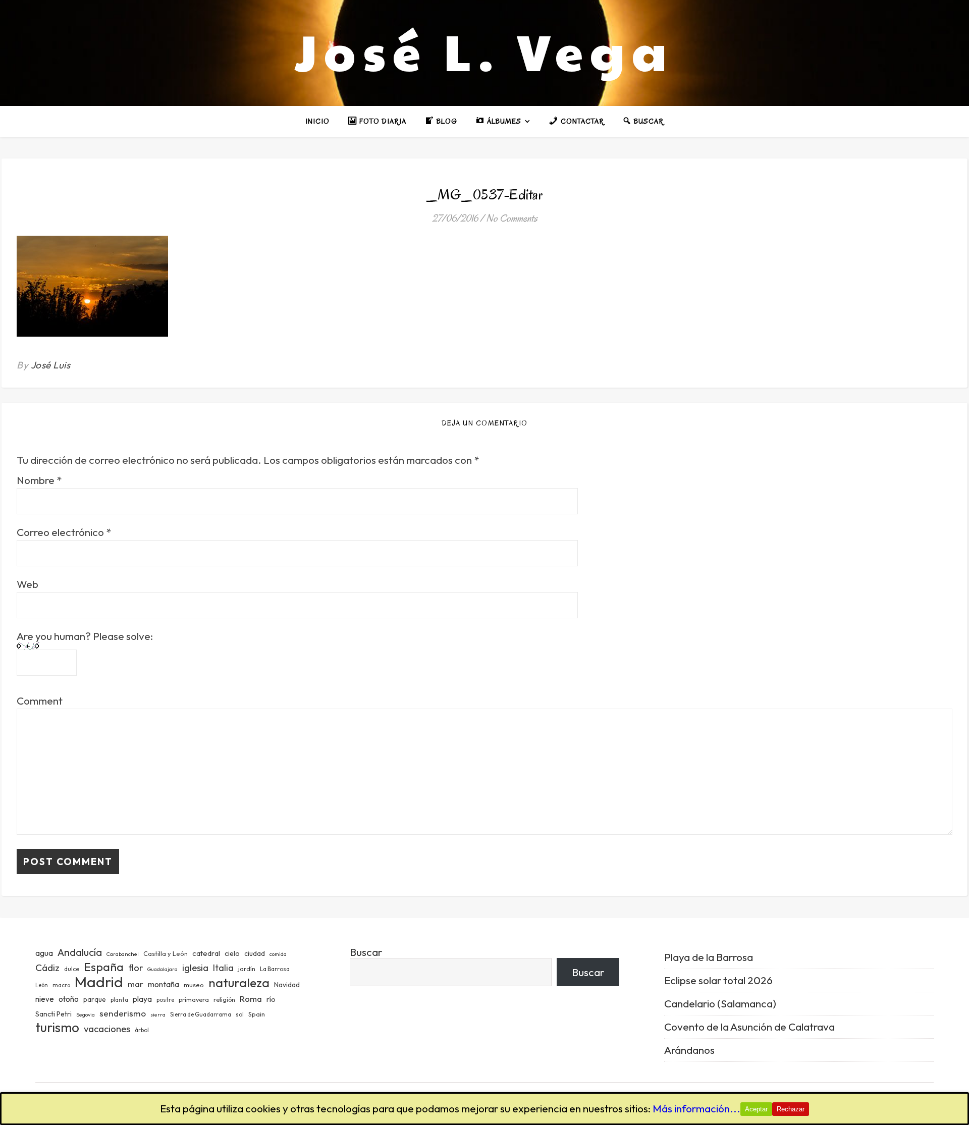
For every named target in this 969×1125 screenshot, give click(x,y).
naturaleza (239, 982)
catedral (206, 953)
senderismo (122, 1013)
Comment (40, 700)
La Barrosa (275, 969)
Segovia (85, 1014)
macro (61, 985)
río (271, 999)
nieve (44, 999)
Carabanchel (122, 953)
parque (94, 999)
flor (135, 968)
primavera (194, 999)
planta (119, 999)
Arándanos (689, 1049)
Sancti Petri (53, 1014)
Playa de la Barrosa (708, 956)
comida (278, 953)
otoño (69, 999)
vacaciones (107, 1029)
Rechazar (790, 1109)
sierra (158, 1014)
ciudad (254, 953)
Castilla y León (165, 953)
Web (27, 584)
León (41, 985)
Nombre (39, 480)
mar (135, 984)
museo (194, 985)
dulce (71, 969)
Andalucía (80, 952)
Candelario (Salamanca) (720, 1003)
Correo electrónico (64, 532)
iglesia (195, 967)
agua (44, 953)
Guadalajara (162, 969)
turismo (57, 1027)
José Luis (51, 365)
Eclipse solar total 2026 (718, 980)
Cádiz (47, 967)
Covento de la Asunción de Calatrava (749, 1026)
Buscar (366, 951)
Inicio (317, 121)
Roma (251, 998)
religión (224, 999)
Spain (256, 1014)
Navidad (287, 984)
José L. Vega (484, 50)
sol (240, 1014)
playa (142, 999)
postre (165, 999)
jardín (246, 969)
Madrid (99, 982)
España (104, 966)
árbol (142, 1030)
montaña (163, 984)
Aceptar (756, 1109)
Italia (223, 968)
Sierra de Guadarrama (200, 1014)
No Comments (511, 218)
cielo (232, 953)
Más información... (696, 1108)
